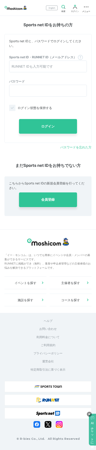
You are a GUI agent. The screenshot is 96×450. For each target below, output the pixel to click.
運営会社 (48, 361)
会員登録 (48, 200)
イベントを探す (25, 283)
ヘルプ (48, 321)
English (52, 8)
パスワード (17, 81)
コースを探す (70, 300)
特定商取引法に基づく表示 (48, 369)
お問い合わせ (48, 329)
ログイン (75, 11)
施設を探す (25, 300)
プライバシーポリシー (48, 353)
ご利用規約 (48, 345)
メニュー (86, 11)
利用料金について (48, 337)
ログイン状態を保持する (35, 108)
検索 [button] (63, 11)
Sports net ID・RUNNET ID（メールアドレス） (43, 57)
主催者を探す (70, 283)
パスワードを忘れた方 (76, 147)
